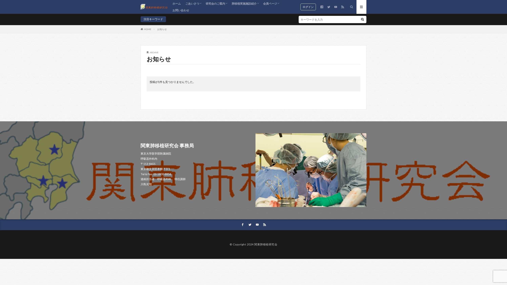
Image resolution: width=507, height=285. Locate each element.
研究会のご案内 (215, 3)
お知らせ (162, 29)
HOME (147, 29)
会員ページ (270, 3)
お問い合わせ (180, 10)
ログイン (308, 7)
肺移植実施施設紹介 (244, 3)
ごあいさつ (192, 3)
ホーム (176, 3)
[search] (362, 19)
